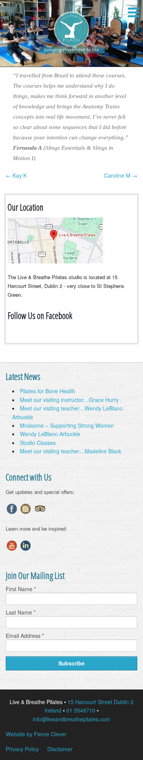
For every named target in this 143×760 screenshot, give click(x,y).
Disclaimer (59, 749)
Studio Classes (38, 442)
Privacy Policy (22, 749)
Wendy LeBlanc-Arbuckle (50, 434)
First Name (21, 589)
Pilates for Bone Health (47, 391)
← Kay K (16, 175)
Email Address (25, 635)
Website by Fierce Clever (36, 734)
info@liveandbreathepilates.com (71, 719)
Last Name (20, 612)
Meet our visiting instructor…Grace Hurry (69, 400)
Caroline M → (120, 175)
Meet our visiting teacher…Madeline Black (70, 451)
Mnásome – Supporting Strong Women (67, 425)
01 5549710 (80, 710)
